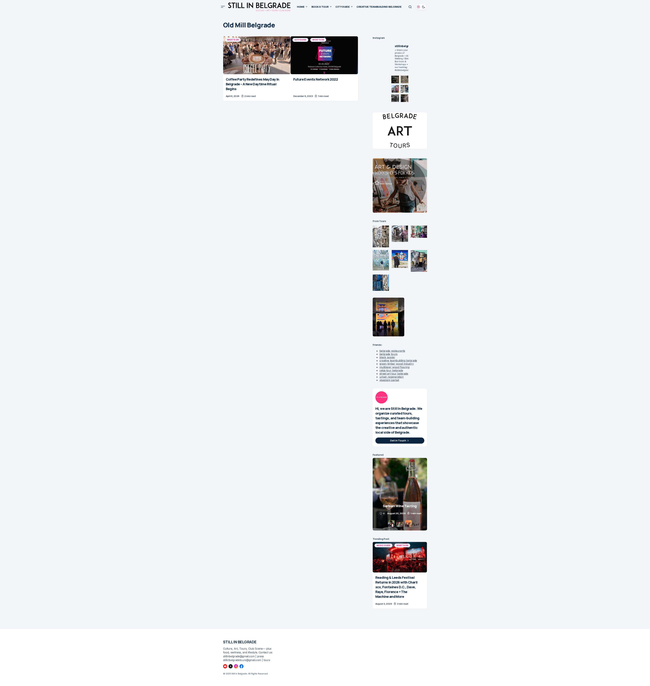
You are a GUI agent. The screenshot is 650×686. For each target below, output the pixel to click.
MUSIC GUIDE (383, 545)
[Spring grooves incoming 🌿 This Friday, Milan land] (404, 89)
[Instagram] (236, 666)
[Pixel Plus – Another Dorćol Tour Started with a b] (395, 98)
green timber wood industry (396, 363)
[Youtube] (225, 666)
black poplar (387, 357)
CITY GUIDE (300, 39)
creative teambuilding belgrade (398, 360)
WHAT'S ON (233, 39)
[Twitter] (230, 666)
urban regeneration (391, 377)
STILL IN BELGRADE (240, 642)
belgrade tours (388, 354)
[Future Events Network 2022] (324, 55)
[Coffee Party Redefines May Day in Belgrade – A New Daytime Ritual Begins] (257, 55)
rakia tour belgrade (391, 370)
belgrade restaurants (392, 351)
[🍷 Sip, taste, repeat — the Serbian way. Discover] (395, 79)
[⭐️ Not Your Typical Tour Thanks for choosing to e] (395, 89)
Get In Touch (398, 440)
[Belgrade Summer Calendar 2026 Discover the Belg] (404, 79)
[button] (223, 7)
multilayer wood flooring (394, 367)
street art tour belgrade (393, 373)
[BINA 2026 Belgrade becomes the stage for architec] (404, 98)
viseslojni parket (389, 380)
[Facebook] (241, 666)
